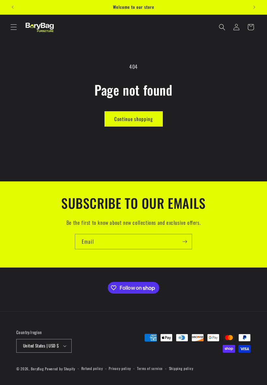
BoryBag (37, 368)
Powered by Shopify (60, 368)
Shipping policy (181, 368)
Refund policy (92, 368)
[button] (14, 27)
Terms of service (150, 368)
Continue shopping (133, 118)
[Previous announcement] (13, 7)
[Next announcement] (254, 7)
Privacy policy (120, 368)
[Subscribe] (184, 241)
